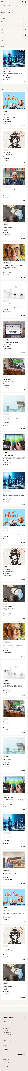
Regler (4, 1024)
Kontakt (4, 1021)
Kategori (2, 27)
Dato (2, 32)
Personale (5, 1026)
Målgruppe (3, 21)
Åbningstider (6, 1028)
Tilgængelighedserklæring (9, 1062)
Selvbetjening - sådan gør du (11, 1041)
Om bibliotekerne (8, 1017)
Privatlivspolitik (6, 1059)
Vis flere (14, 1007)
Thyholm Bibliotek (7, 1032)
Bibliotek (2, 15)
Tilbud (5, 1045)
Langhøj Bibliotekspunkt (8, 1034)
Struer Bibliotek (6, 1030)
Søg (2, 38)
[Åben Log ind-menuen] (22, 2)
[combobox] (14, 6)
